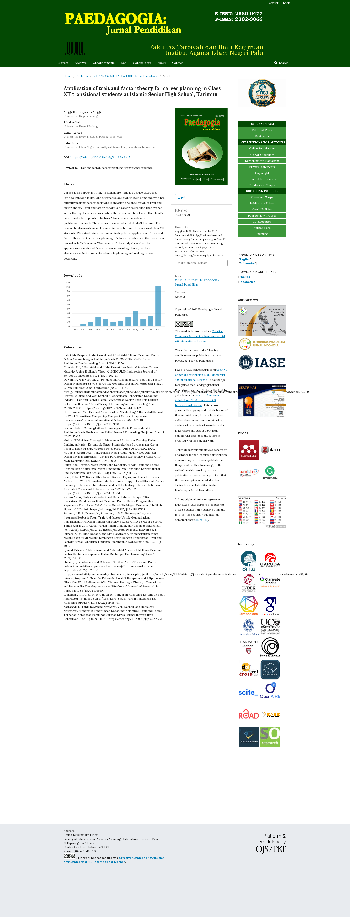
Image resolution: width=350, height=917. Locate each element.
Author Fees (262, 228)
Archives (81, 63)
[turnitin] (249, 481)
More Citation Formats (192, 263)
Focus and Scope (262, 197)
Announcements (104, 63)
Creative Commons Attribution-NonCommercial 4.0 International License (200, 336)
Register (273, 3)
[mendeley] (249, 459)
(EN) (205, 520)
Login (286, 3)
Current (63, 63)
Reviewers (262, 136)
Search (283, 63)
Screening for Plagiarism (262, 161)
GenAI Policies (262, 209)
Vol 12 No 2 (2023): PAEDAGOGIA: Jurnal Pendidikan (125, 76)
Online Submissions (262, 148)
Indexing (262, 234)
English (245, 259)
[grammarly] (270, 481)
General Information (262, 179)
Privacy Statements (262, 167)
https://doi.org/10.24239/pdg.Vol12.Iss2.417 (100, 157)
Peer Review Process (262, 215)
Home (67, 76)
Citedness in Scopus (262, 185)
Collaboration (262, 221)
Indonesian (247, 263)
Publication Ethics (262, 203)
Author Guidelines (262, 155)
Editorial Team (262, 130)
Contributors (142, 63)
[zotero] (270, 459)
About (162, 63)
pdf (183, 197)
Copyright (262, 173)
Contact (177, 63)
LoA (124, 63)
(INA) (198, 520)
